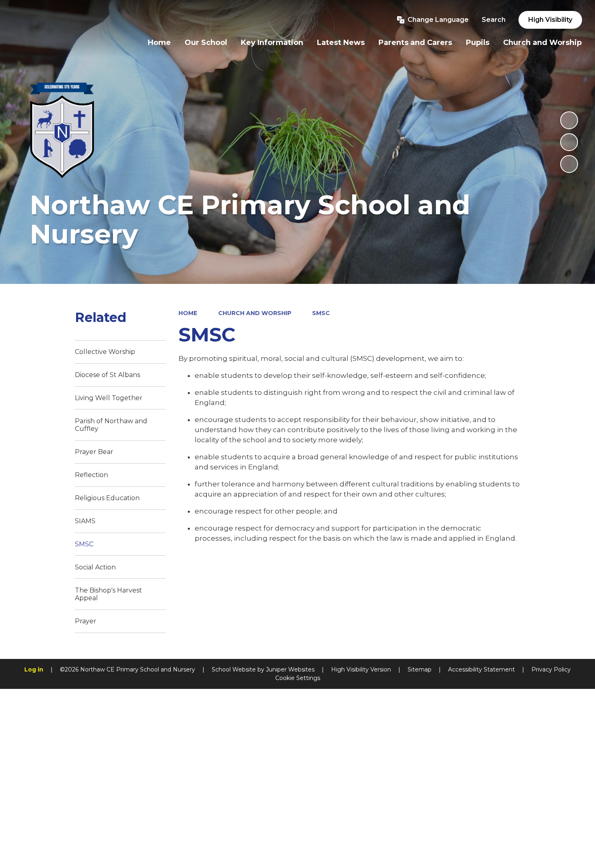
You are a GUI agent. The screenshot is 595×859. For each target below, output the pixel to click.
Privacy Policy (551, 669)
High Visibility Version (361, 669)
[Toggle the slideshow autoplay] (569, 120)
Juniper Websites (290, 669)
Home (187, 313)
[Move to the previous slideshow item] (569, 142)
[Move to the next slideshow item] (569, 164)
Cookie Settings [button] (297, 678)
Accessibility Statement (481, 669)
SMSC (321, 313)
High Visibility (550, 19)
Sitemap (419, 669)
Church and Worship (254, 313)
